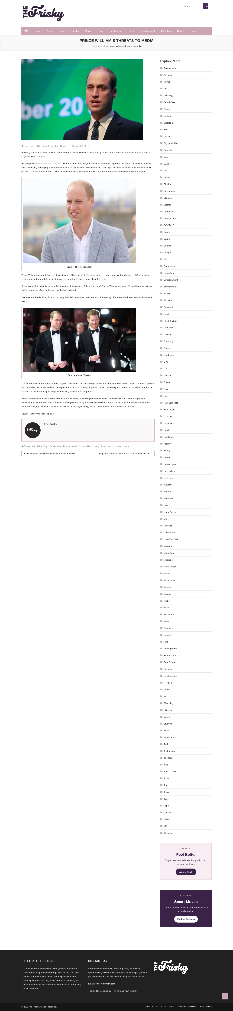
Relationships (116, 31)
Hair (166, 396)
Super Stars (170, 737)
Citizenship (169, 191)
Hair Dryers (169, 409)
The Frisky (29, 146)
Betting (167, 116)
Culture (167, 245)
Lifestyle (168, 525)
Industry (168, 484)
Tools (166, 778)
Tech (166, 744)
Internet (168, 491)
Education (169, 273)
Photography (170, 648)
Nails (166, 607)
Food (166, 314)
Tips (166, 764)
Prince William (85, 446)
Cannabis (168, 150)
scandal (125, 446)
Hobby (167, 450)
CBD (166, 170)
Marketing (169, 553)
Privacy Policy (206, 1006)
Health (62, 31)
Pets (166, 641)
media (74, 446)
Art (165, 88)
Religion (168, 682)
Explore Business (186, 919)
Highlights (169, 437)
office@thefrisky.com (105, 984)
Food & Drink (170, 321)
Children (168, 184)
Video (166, 819)
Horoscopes (170, 464)
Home (38, 31)
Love (100, 31)
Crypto (167, 239)
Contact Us (161, 1006)
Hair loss (168, 416)
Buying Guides (171, 143)
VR (165, 826)
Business (168, 136)
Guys (166, 389)
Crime (167, 232)
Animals (168, 75)
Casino (167, 163)
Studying (168, 723)
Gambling (168, 341)
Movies (88, 31)
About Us (149, 1006)
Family (167, 293)
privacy (96, 446)
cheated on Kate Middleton (47, 163)
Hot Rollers (169, 471)
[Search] (205, 6)
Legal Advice (170, 512)
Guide (167, 382)
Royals (180, 31)
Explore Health (186, 872)
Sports (167, 717)
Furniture (168, 327)
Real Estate (169, 662)
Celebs (75, 31)
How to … (169, 478)
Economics (169, 266)
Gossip (167, 375)
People (167, 635)
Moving (167, 594)
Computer (169, 211)
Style (131, 31)
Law (166, 505)
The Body (168, 758)
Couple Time (170, 218)
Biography (169, 122)
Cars (166, 157)
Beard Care (169, 102)
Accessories (170, 68)
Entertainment (148, 31)
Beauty (167, 109)
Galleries (168, 334)
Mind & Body (170, 566)
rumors (118, 446)
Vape (166, 805)
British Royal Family (46, 446)
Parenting (166, 31)
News (49, 31)
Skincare (168, 710)
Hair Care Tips (171, 402)
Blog (166, 129)
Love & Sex (169, 532)
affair (34, 446)
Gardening (169, 355)
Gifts (166, 362)
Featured (168, 307)
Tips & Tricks (170, 771)
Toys (166, 785)
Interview (168, 498)
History (167, 443)
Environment (170, 286)
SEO (166, 696)
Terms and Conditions (187, 1006)
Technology (169, 751)
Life (165, 519)
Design (167, 252)
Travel (193, 31)
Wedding (168, 833)
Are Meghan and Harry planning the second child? (51, 453)
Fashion (168, 300)
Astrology (168, 95)
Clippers (168, 198)
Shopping (168, 703)
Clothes (167, 204)
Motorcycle (169, 580)
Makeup (168, 546)
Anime (167, 82)
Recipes (168, 669)
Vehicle (167, 812)
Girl (165, 368)
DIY (165, 259)
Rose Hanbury (107, 446)
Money (167, 573)
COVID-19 (169, 225)
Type (166, 799)
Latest (171, 1006)
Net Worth (169, 614)
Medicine (168, 560)
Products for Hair (172, 655)
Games (167, 348)
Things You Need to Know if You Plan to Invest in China (124, 453)
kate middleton (63, 446)
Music (167, 601)
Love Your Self (171, 539)
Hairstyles (169, 423)
